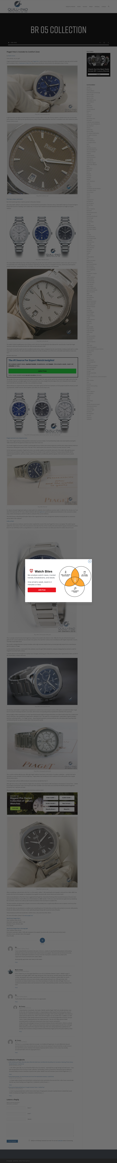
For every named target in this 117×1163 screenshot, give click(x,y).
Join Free (41, 590)
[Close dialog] (89, 561)
